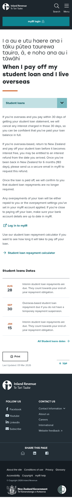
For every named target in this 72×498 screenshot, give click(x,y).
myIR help (40, 475)
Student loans (15, 103)
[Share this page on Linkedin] (36, 454)
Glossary (60, 469)
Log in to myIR (17, 225)
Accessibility (13, 475)
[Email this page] (24, 454)
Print (17, 356)
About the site (14, 469)
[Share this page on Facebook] (48, 454)
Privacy (49, 469)
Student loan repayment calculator (31, 253)
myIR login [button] (34, 21)
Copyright (27, 475)
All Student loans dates (51, 341)
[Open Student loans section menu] (62, 103)
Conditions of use (33, 469)
